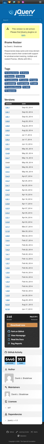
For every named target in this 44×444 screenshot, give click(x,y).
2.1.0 (7, 231)
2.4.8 (7, 153)
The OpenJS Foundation (27, 441)
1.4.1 (7, 254)
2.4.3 (7, 176)
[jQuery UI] (9, 2)
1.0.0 (7, 300)
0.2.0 (7, 304)
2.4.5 (7, 167)
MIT (9, 407)
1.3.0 (7, 290)
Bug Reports (16, 343)
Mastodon (23, 436)
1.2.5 (7, 295)
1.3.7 (7, 263)
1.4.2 (7, 249)
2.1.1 (7, 226)
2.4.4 (7, 171)
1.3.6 (7, 268)
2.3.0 (7, 203)
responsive (11, 91)
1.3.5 (7, 272)
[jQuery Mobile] (14, 2)
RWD (27, 87)
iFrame (25, 73)
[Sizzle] (18, 2)
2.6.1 (7, 107)
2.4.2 (7, 180)
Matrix (36, 432)
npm (23, 35)
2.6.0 (7, 121)
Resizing (11, 76)
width (35, 83)
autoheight (11, 83)
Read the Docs (17, 339)
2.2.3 (7, 208)
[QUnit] (23, 2)
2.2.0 (7, 222)
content (25, 80)
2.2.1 (7, 217)
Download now (18, 325)
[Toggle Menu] (40, 2)
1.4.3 (7, 245)
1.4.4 (7, 240)
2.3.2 (7, 194)
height (34, 80)
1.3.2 (7, 286)
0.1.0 (7, 309)
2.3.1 (7, 199)
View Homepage (18, 335)
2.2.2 (7, 213)
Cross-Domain (13, 73)
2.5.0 (7, 148)
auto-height (24, 83)
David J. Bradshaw (23, 378)
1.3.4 (7, 277)
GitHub (12, 432)
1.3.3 (7, 281)
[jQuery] (5, 2)
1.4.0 (7, 258)
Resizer (21, 76)
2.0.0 (7, 235)
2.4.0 (7, 190)
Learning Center (24, 432)
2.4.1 (7, 185)
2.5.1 (7, 144)
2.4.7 (7, 158)
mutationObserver (14, 87)
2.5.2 (7, 135)
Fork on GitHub (17, 331)
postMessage (12, 80)
